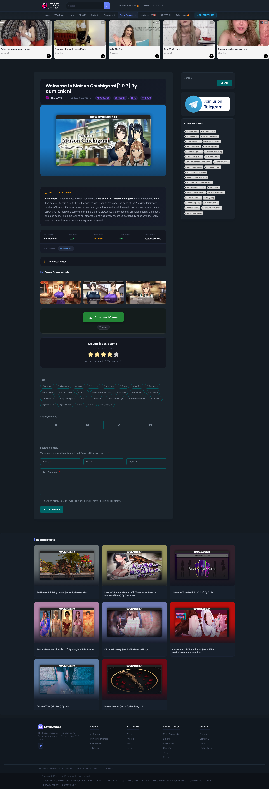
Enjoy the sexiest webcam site (15, 49)
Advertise (94, 748)
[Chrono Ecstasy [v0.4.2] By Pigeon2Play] (134, 622)
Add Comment (51, 472)
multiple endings (115, 398)
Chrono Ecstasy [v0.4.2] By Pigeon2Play (126, 649)
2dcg (192, 131)
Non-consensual (137, 398)
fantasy (82, 392)
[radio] (91, 355)
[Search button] (107, 5)
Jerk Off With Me (172, 49)
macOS (130, 743)
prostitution (65, 405)
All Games (95, 734)
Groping (121, 392)
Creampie (47, 392)
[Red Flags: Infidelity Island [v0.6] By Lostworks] (66, 565)
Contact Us (205, 739)
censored (194, 152)
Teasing (211, 203)
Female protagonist (101, 392)
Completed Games (99, 739)
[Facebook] (56, 425)
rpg (79, 405)
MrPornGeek (82, 768)
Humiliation (48, 398)
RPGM (133, 98)
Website (133, 461)
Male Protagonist (199, 182)
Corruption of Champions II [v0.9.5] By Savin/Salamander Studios (193, 651)
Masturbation (195, 187)
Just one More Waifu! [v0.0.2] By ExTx (192, 592)
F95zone (110, 768)
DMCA (203, 743)
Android (95, 15)
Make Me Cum (116, 49)
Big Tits (137, 386)
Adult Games (103, 98)
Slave (91, 405)
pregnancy (48, 405)
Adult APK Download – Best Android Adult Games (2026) (72, 781)
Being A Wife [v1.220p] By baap (53, 706)
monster (96, 398)
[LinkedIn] (150, 425)
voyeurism (194, 213)
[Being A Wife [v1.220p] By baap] (66, 679)
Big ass (193, 147)
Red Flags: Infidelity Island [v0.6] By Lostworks (62, 592)
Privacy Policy (206, 748)
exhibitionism (65, 392)
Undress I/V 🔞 (148, 15)
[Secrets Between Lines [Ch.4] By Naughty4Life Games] (66, 622)
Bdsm (123, 386)
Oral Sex (155, 398)
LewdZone (97, 768)
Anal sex (93, 386)
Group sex (137, 392)
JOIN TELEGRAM (205, 15)
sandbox (193, 203)
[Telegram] (40, 746)
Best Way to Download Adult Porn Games (164, 781)
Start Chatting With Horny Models (71, 49)
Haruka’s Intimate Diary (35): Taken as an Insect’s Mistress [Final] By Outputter (130, 594)
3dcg (192, 136)
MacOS (82, 15)
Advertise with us (114, 781)
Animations (95, 743)
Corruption (152, 386)
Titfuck (193, 208)
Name (47, 461)
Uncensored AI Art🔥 (129, 5)
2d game (47, 386)
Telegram (204, 734)
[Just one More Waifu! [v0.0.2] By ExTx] (202, 565)
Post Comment (51, 509)
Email (89, 461)
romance (193, 198)
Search (188, 77)
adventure (63, 386)
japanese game (67, 398)
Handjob (153, 392)
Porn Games (67, 768)
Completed (109, 15)
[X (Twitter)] (87, 425)
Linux (71, 15)
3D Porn (53, 768)
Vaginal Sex (106, 405)
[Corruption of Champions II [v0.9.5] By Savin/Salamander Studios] (202, 622)
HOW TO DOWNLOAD (154, 5)
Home (47, 15)
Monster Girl (195, 193)
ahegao (79, 386)
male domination (197, 177)
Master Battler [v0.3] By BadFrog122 (123, 706)
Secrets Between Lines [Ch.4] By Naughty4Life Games (65, 649)
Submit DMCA (69, 785)
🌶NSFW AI (165, 15)
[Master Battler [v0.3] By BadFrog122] (134, 679)
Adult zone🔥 (182, 15)
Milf (83, 398)
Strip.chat (5, 53)
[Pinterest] (119, 425)
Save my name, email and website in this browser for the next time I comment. (82, 501)
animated (109, 386)
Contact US (196, 781)
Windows (59, 15)
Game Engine (126, 15)
